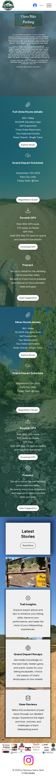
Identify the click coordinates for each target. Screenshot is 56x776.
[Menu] (49, 5)
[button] (28, 26)
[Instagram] (28, 760)
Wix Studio (29, 772)
